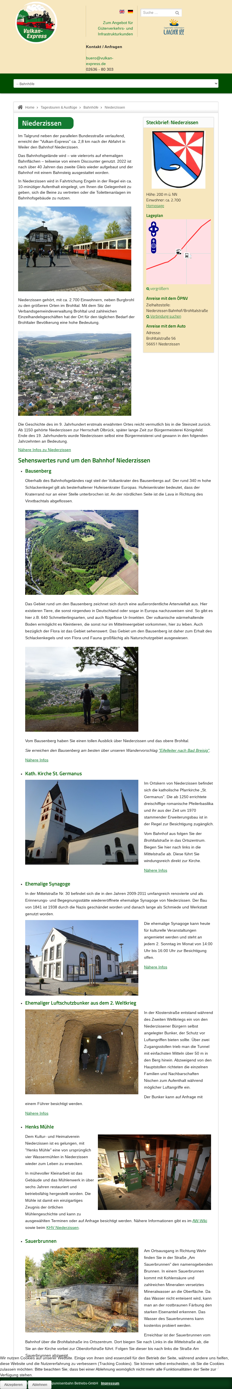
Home (30, 107)
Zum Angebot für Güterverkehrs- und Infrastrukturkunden (115, 28)
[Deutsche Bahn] (148, 316)
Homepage (155, 205)
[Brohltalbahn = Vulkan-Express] (36, 22)
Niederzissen (42, 122)
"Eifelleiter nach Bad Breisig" (184, 750)
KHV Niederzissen (62, 1227)
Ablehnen (39, 1385)
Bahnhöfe (90, 107)
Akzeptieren (13, 1385)
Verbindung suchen (165, 316)
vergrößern (159, 288)
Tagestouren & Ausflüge (59, 107)
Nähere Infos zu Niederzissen (44, 449)
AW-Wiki (199, 1220)
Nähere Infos (36, 760)
